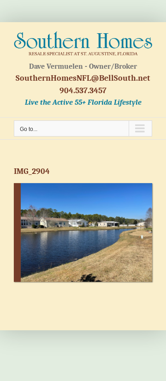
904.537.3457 (83, 90)
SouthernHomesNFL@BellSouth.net (83, 78)
